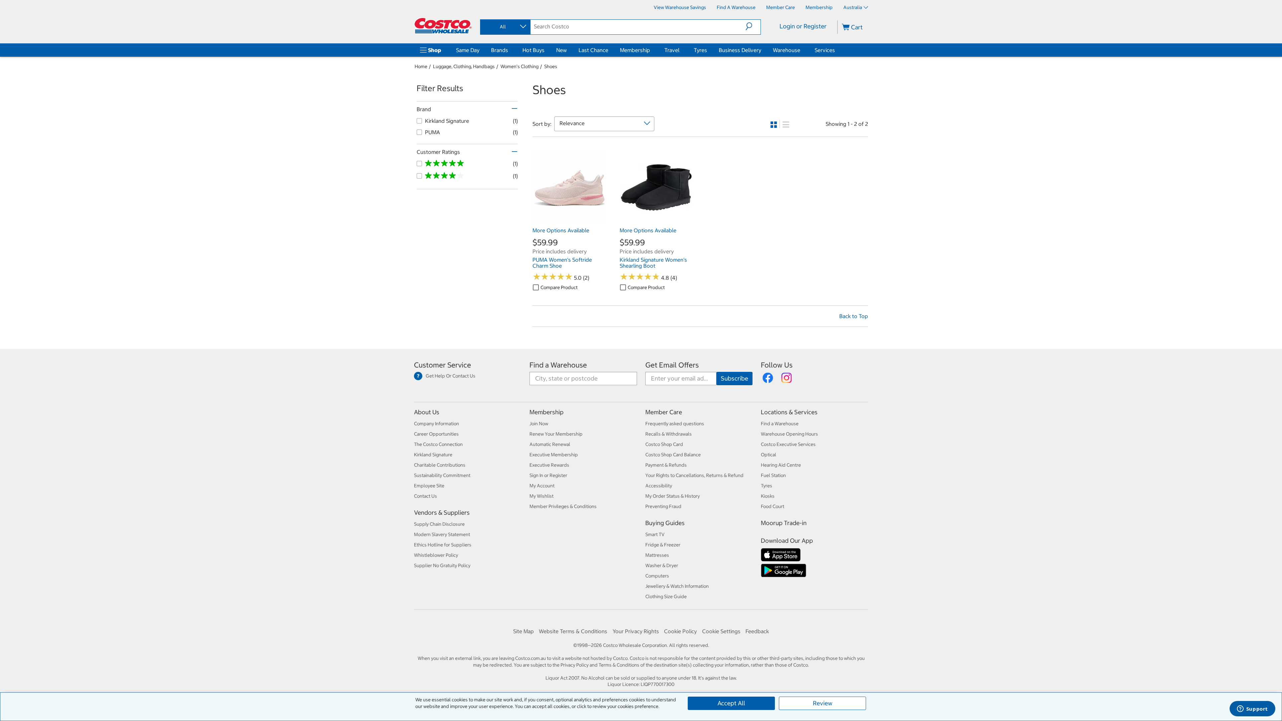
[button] (753, 26)
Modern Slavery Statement (442, 534)
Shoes (550, 66)
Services (825, 50)
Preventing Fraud (663, 506)
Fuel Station (773, 475)
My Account (542, 486)
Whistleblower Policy (436, 555)
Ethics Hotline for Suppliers (442, 545)
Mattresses (657, 555)
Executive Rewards (549, 465)
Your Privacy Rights (636, 631)
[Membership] (651, 50)
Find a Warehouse (558, 365)
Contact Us (425, 496)
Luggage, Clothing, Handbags (464, 66)
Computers (657, 576)
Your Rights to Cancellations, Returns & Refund (694, 475)
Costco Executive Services (788, 444)
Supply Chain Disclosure (439, 524)
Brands (499, 50)
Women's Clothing (519, 66)
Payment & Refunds (666, 465)
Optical (768, 455)
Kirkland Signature (433, 455)
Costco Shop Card (664, 444)
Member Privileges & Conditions (563, 506)
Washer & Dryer (661, 565)
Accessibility (658, 486)
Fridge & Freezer (662, 545)
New (561, 50)
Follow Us (777, 365)
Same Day (467, 50)
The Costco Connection (438, 444)
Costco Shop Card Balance (673, 455)
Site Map (523, 631)
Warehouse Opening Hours (789, 434)
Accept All (731, 703)
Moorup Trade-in (784, 523)
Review (822, 703)
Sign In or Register (548, 475)
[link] (569, 221)
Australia (852, 7)
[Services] (836, 50)
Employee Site (429, 486)
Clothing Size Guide (666, 596)
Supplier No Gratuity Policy (442, 565)
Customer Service (442, 365)
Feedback (757, 631)
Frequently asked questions (674, 424)
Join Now (538, 424)
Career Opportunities (436, 434)
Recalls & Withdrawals (668, 434)
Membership (635, 50)
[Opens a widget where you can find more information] (1252, 709)
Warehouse (786, 50)
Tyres (700, 50)
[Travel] (680, 50)
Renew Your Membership (556, 434)
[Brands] (509, 50)
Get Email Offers (672, 365)
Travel (671, 50)
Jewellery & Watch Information (677, 586)
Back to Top (853, 316)
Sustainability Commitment (442, 475)
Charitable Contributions (439, 465)
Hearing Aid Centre (781, 465)
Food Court (772, 506)
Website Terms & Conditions (573, 631)
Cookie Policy (680, 631)
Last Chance (593, 50)
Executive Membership (553, 455)
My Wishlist (541, 496)
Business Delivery (740, 50)
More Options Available (560, 230)
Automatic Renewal (549, 444)
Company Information (436, 424)
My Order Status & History (672, 496)
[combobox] (504, 26)
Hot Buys (533, 50)
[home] (443, 25)
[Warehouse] (801, 50)
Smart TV (655, 534)
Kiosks (768, 496)
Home (421, 66)
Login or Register (803, 26)
